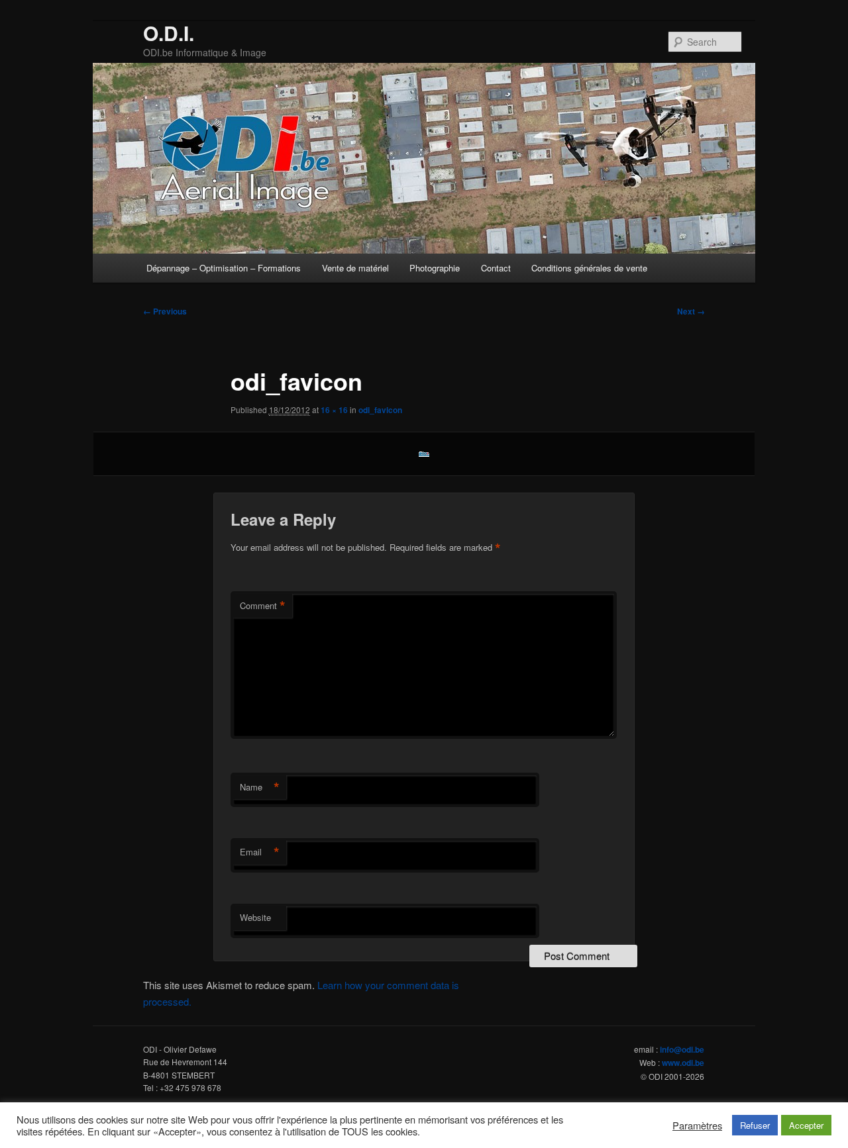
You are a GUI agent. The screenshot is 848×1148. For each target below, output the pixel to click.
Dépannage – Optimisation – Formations (223, 268)
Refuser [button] (755, 1125)
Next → (691, 311)
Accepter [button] (806, 1125)
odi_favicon (380, 410)
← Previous (165, 311)
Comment (263, 605)
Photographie (434, 268)
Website (255, 917)
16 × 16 (334, 410)
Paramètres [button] (697, 1125)
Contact (496, 268)
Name (260, 787)
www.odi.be (683, 1063)
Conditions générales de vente (589, 268)
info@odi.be (682, 1049)
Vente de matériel (355, 268)
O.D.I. (168, 33)
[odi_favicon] (424, 454)
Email (260, 852)
